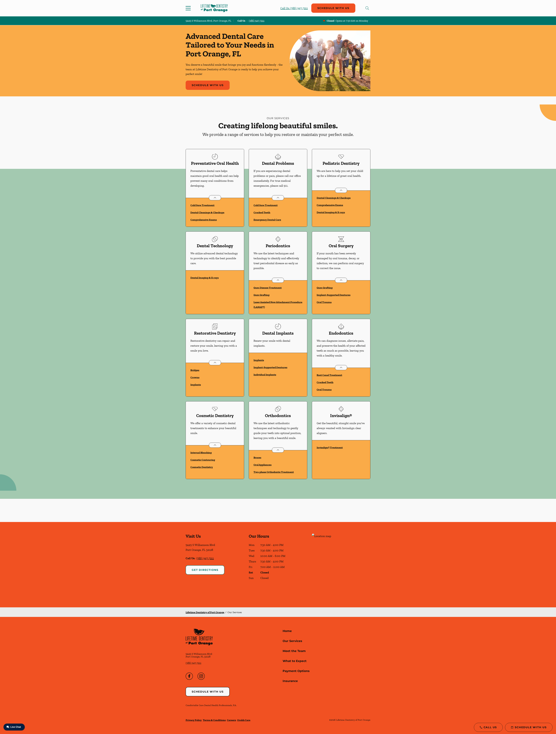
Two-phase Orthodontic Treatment (274, 472)
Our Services (292, 641)
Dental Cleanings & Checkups (207, 212)
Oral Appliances (262, 464)
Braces (257, 457)
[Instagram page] (201, 676)
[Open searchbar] (367, 8)
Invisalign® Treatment (330, 447)
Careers (231, 720)
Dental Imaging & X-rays (331, 212)
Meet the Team (294, 651)
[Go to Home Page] (214, 8)
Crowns (194, 377)
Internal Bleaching (201, 452)
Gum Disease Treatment (268, 287)
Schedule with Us (333, 8)
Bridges (194, 370)
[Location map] (341, 565)
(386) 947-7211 (256, 20)
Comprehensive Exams (203, 219)
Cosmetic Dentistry (201, 467)
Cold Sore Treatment (202, 205)
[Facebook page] (189, 676)
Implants (195, 384)
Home (287, 631)
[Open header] (189, 8)
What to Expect (295, 661)
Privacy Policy (194, 720)
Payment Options (296, 671)
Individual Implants (265, 374)
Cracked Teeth (262, 212)
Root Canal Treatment (329, 375)
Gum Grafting (261, 294)
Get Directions (205, 570)
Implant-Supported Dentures (333, 294)
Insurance (290, 681)
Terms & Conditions (214, 720)
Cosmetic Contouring (202, 459)
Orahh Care (243, 720)
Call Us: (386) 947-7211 (294, 8)
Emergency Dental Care (267, 219)
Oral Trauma (324, 302)
